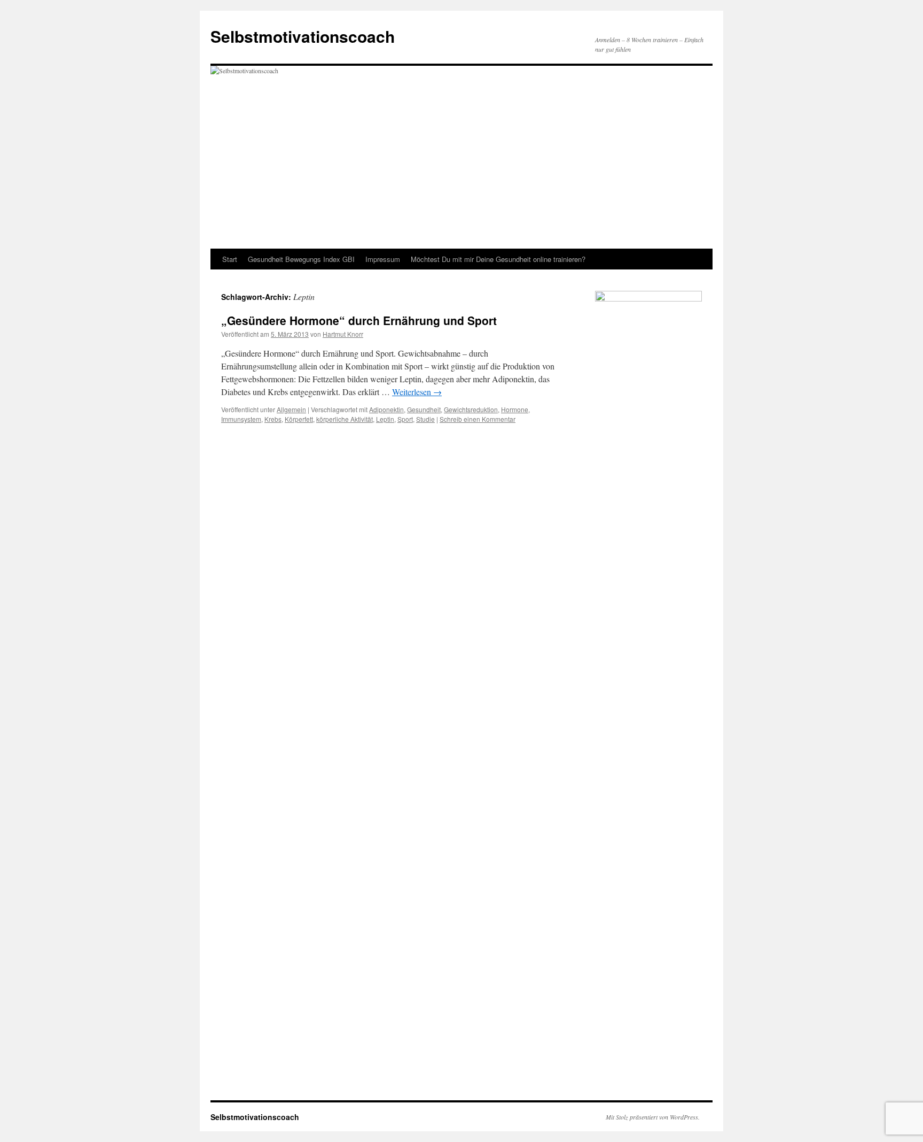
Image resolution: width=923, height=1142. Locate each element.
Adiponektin (386, 409)
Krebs (272, 418)
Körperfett (299, 418)
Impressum (382, 259)
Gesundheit (424, 409)
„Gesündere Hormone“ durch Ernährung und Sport (359, 320)
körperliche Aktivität (344, 418)
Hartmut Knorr (343, 333)
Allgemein (291, 409)
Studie (425, 418)
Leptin (385, 418)
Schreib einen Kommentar (477, 418)
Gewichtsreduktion (471, 409)
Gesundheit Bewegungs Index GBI (301, 259)
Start (229, 259)
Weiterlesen (417, 391)
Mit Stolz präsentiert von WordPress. (653, 1117)
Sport (405, 418)
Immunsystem (241, 418)
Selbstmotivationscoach (302, 36)
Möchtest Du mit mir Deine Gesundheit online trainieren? (498, 259)
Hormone (514, 409)
